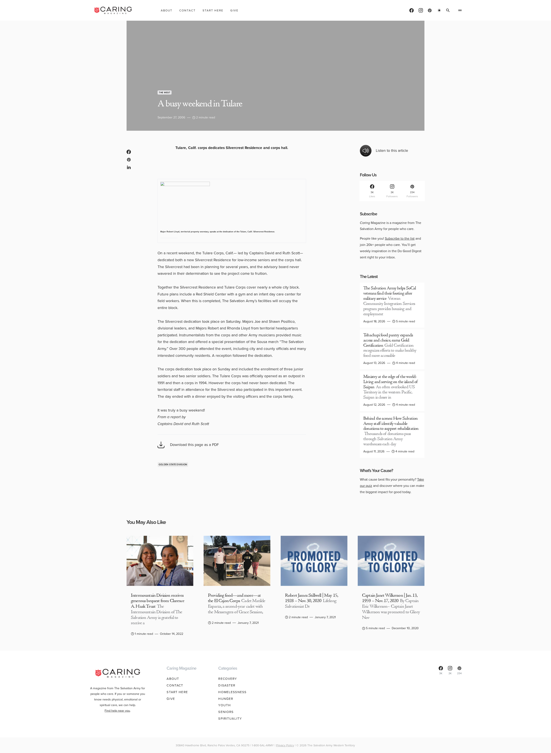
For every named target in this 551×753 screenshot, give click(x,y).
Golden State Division (173, 464)
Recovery (227, 678)
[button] (439, 10)
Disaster (226, 685)
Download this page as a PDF (194, 444)
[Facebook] (411, 10)
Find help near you (117, 710)
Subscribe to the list (400, 238)
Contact (175, 685)
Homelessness (232, 692)
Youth (224, 705)
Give (171, 698)
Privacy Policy (285, 745)
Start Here (177, 692)
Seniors (226, 712)
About (173, 678)
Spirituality (230, 718)
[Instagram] (421, 10)
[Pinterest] (430, 10)
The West (164, 92)
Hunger (225, 698)
